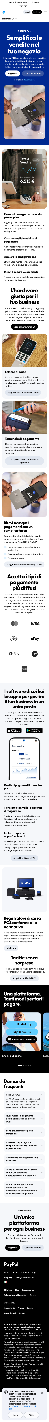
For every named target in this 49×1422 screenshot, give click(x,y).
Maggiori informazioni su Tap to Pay (24, 564)
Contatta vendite (32, 73)
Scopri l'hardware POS (25, 327)
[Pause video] (40, 134)
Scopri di (23, 6)
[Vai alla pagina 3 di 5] (26, 1065)
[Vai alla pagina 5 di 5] (30, 1065)
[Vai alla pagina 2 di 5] (23, 1065)
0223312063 (29, 80)
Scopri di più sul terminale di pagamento (24, 461)
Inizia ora (11, 948)
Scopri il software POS (24, 858)
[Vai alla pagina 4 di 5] (28, 1065)
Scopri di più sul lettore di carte (23, 392)
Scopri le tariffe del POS (24, 978)
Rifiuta (31, 1415)
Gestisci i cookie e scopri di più (22, 1407)
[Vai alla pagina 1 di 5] (20, 1065)
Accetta (15, 1415)
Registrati (12, 73)
